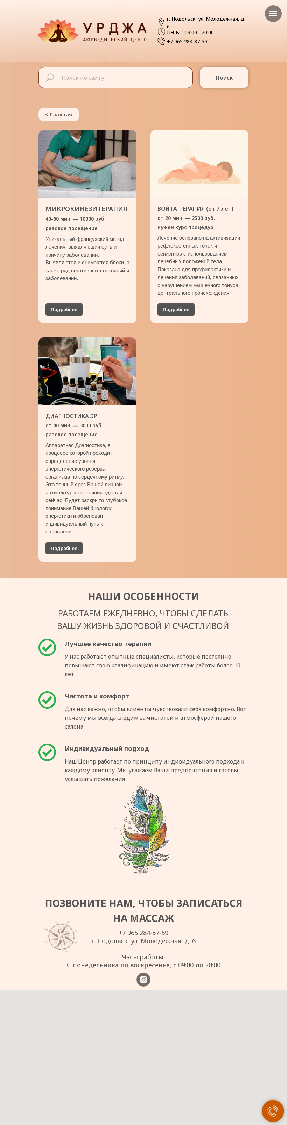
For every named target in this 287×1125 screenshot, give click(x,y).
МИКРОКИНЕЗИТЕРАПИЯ (86, 218)
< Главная (58, 114)
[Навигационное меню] (273, 13)
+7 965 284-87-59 (187, 41)
